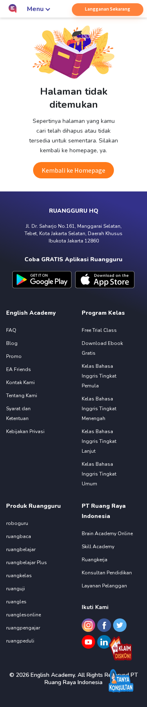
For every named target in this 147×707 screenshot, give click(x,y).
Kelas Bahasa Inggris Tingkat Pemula (99, 376)
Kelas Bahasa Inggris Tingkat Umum (99, 474)
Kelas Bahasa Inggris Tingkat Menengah (99, 409)
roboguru (17, 523)
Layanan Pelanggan (104, 585)
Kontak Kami (20, 382)
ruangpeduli (20, 641)
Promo (14, 356)
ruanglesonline (23, 614)
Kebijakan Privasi (25, 431)
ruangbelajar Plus (26, 562)
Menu (35, 8)
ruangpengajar (23, 628)
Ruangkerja (94, 559)
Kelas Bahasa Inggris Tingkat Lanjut (99, 441)
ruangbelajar (21, 549)
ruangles (16, 601)
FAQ (11, 330)
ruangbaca (18, 536)
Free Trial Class (99, 330)
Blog (12, 343)
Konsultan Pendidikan (107, 572)
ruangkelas (19, 575)
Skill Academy (98, 546)
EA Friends (18, 369)
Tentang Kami (21, 395)
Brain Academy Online (107, 533)
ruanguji (15, 588)
